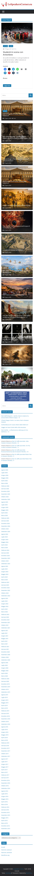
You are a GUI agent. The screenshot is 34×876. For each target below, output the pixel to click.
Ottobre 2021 (5, 625)
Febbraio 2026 (5, 486)
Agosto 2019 (4, 694)
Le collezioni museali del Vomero (13, 250)
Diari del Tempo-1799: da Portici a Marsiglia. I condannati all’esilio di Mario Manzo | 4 (17, 316)
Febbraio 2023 (5, 582)
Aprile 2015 (4, 820)
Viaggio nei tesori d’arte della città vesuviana (16, 205)
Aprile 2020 (4, 673)
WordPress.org (5, 855)
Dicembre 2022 (5, 587)
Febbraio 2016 (5, 807)
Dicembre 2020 (5, 652)
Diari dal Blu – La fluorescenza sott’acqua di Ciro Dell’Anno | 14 (16, 227)
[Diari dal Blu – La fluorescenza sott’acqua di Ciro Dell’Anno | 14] (17, 221)
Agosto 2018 (4, 727)
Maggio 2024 (4, 542)
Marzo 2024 (4, 547)
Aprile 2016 (4, 802)
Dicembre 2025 (5, 491)
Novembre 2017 (5, 751)
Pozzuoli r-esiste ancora (10, 384)
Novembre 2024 (5, 526)
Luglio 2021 (4, 633)
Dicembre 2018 (5, 716)
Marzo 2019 (4, 708)
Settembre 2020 (5, 660)
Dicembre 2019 (5, 684)
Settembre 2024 (5, 531)
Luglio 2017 (4, 761)
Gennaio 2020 (5, 681)
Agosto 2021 (4, 630)
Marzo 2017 (4, 772)
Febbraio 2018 (5, 743)
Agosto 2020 (4, 662)
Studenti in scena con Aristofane (13, 53)
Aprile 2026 (4, 480)
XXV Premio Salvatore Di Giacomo (13, 295)
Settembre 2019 (5, 692)
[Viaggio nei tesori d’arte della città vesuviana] (17, 199)
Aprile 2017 (4, 769)
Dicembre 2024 (5, 523)
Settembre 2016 (5, 788)
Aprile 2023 (4, 577)
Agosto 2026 (4, 470)
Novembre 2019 (5, 686)
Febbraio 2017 (5, 775)
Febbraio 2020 (5, 678)
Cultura (5, 46)
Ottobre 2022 (5, 593)
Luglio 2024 (4, 537)
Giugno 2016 (4, 796)
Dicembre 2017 (5, 748)
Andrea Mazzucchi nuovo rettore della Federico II (14, 115)
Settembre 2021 (5, 628)
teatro (10, 46)
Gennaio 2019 (5, 713)
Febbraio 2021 (5, 646)
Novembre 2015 (5, 815)
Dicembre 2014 (5, 826)
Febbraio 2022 (5, 614)
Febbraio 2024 (5, 550)
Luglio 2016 (4, 794)
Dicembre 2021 (5, 620)
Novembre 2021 (5, 622)
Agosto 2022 (4, 598)
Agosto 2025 (4, 502)
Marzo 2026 (4, 483)
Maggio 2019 (4, 703)
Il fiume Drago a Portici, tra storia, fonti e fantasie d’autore (15, 160)
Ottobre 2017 (5, 753)
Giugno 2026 (4, 475)
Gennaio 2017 (5, 777)
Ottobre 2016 (5, 785)
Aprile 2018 (4, 737)
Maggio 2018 (4, 735)
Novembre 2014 (5, 828)
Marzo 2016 (4, 804)
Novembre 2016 (5, 783)
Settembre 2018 (5, 724)
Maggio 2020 (4, 670)
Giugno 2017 (4, 764)
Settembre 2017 (5, 756)
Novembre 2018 (5, 719)
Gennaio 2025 (5, 521)
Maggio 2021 (4, 638)
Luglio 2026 (4, 472)
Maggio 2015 (4, 818)
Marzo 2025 (4, 515)
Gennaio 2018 (5, 745)
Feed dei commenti (6, 852)
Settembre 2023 (5, 563)
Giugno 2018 (4, 732)
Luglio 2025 (4, 505)
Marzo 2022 (4, 612)
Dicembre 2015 (5, 812)
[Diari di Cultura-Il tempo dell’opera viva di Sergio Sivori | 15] (17, 356)
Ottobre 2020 (5, 657)
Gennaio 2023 (5, 585)
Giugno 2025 (4, 507)
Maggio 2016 (4, 799)
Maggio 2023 (4, 574)
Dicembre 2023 (5, 555)
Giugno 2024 (4, 539)
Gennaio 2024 (5, 553)
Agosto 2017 (4, 759)
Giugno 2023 (4, 571)
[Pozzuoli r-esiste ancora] (17, 378)
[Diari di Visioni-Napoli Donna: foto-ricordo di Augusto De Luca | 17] (17, 333)
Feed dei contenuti (6, 850)
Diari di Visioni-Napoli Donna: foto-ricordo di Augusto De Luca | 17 (16, 338)
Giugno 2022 (4, 604)
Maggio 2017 (4, 767)
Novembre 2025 (5, 494)
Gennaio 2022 (5, 617)
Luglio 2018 (4, 729)
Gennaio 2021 (5, 649)
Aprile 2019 (4, 705)
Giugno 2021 (4, 636)
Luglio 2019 (4, 697)
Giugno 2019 (4, 700)
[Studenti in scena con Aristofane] (17, 33)
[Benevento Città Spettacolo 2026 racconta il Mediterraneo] (17, 266)
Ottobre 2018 (5, 721)
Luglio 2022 (4, 601)
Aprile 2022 (4, 609)
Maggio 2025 (4, 510)
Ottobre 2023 (5, 561)
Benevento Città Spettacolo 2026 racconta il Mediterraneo (16, 271)
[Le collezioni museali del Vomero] (17, 244)
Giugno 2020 (4, 668)
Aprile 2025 (4, 513)
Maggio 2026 (4, 478)
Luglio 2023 (4, 569)
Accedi (3, 847)
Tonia (15, 49)
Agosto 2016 (4, 791)
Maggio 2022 (4, 606)
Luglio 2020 (4, 665)
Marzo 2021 (4, 644)
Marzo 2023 (4, 579)
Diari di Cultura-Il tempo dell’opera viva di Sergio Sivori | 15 (15, 361)
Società (5, 111)
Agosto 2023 (4, 566)
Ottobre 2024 (5, 529)
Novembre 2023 (5, 558)
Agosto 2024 (4, 534)
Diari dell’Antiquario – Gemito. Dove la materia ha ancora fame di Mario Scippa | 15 (17, 137)
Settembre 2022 (5, 595)
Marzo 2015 (4, 823)
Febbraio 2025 (5, 518)
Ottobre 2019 (5, 689)
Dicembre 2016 (5, 780)
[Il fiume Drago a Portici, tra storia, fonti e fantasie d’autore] (17, 154)
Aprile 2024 (4, 545)
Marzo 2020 (4, 676)
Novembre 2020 (5, 654)
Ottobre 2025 (5, 496)
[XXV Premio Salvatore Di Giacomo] (17, 288)
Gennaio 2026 (5, 488)
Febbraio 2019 (5, 711)
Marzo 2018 (4, 740)
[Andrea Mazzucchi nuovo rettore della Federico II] (17, 101)
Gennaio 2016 (5, 810)
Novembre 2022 (5, 590)
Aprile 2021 (4, 641)
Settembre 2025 (5, 499)
